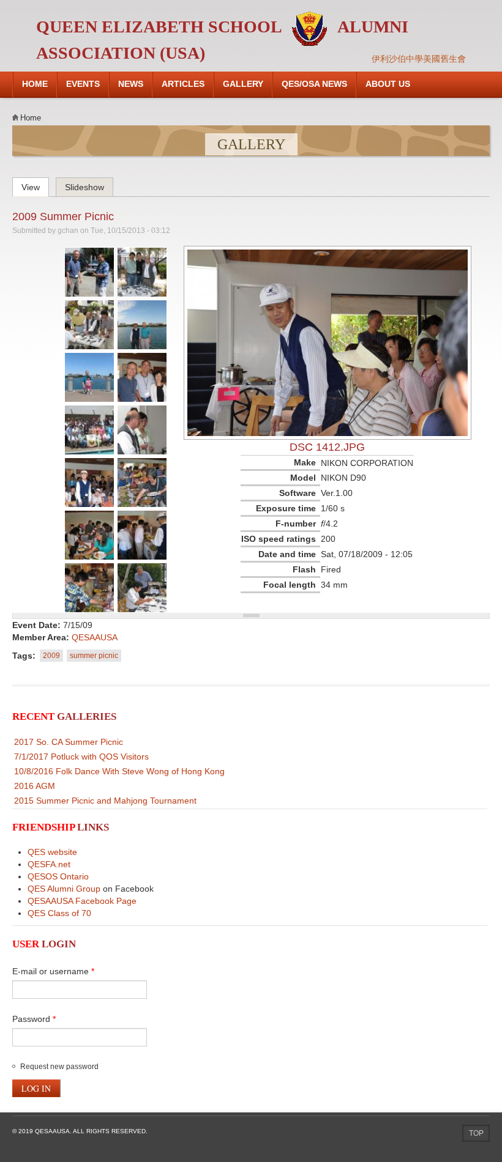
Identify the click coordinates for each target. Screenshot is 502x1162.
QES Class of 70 (59, 913)
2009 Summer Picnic (63, 216)
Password (34, 1019)
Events (83, 84)
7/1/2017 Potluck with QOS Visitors (81, 756)
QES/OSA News (314, 84)
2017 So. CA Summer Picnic (68, 742)
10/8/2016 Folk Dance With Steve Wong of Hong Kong (119, 771)
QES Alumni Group (64, 889)
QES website (52, 852)
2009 (51, 655)
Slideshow (84, 187)
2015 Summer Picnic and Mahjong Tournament (105, 800)
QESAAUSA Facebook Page (82, 901)
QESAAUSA (95, 637)
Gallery (243, 84)
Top (476, 1133)
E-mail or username (53, 971)
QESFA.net (49, 864)
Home (35, 84)
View (35, 185)
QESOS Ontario (58, 876)
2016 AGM (34, 786)
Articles (183, 84)
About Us (387, 84)
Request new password (59, 1066)
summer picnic (94, 655)
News (130, 84)
